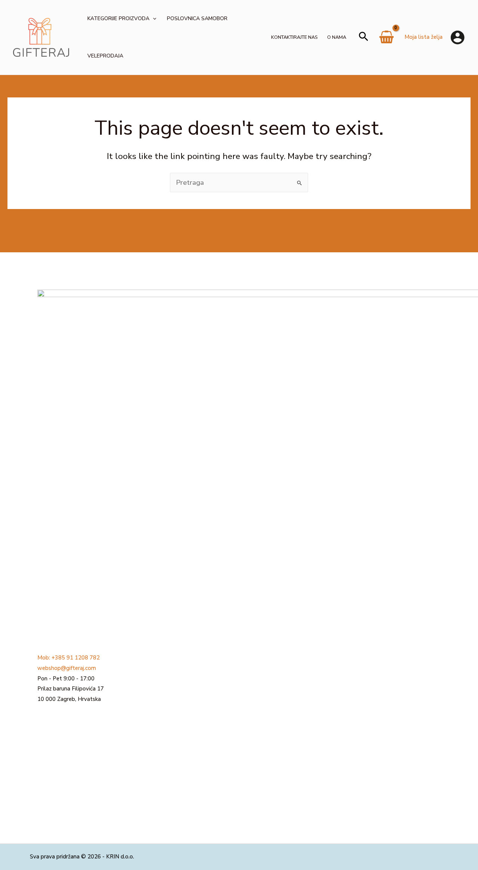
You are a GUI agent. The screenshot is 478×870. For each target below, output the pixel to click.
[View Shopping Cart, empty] (386, 40)
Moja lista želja (423, 37)
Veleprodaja (105, 55)
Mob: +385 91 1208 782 (68, 657)
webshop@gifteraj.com (66, 668)
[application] (152, 18)
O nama (336, 37)
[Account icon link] (457, 37)
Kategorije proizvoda (118, 18)
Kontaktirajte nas (294, 37)
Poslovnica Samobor (197, 18)
